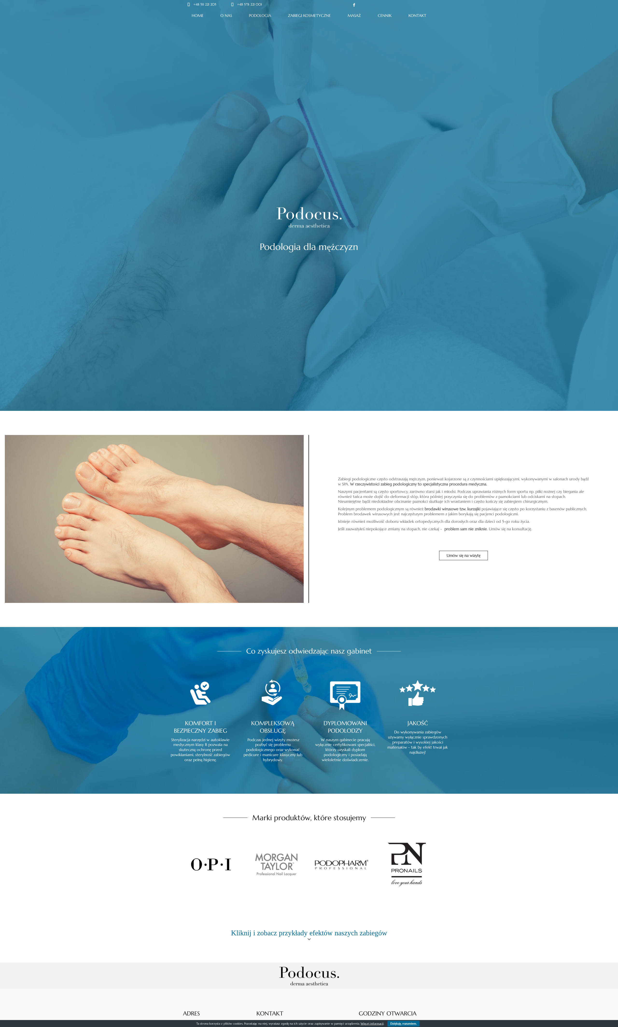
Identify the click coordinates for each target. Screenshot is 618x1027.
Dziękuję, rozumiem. (403, 1023)
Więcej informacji (372, 1023)
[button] (463, 555)
